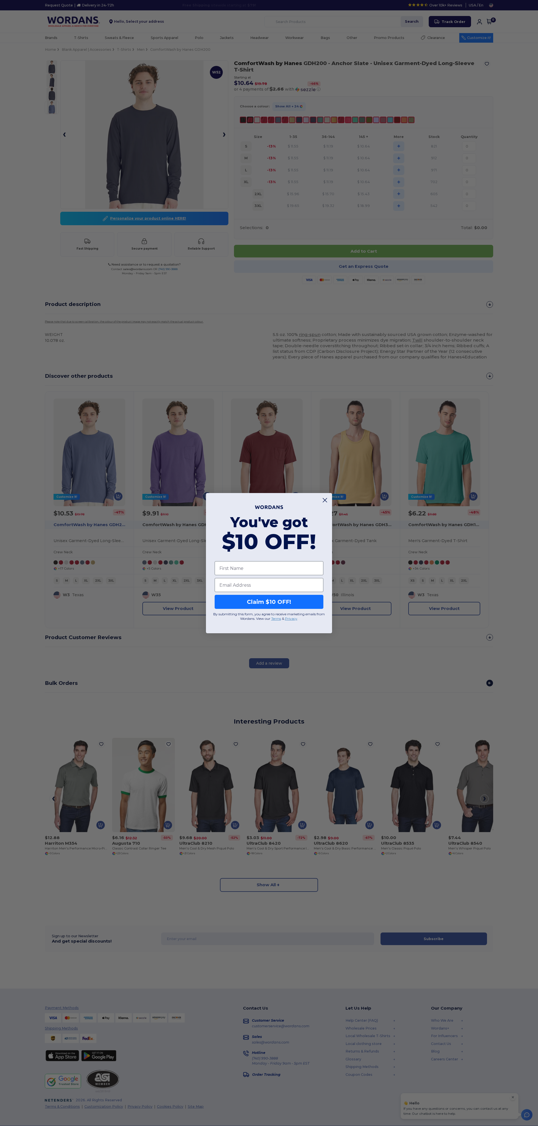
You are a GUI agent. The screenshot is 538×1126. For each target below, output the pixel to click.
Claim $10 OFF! (269, 601)
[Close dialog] (325, 500)
